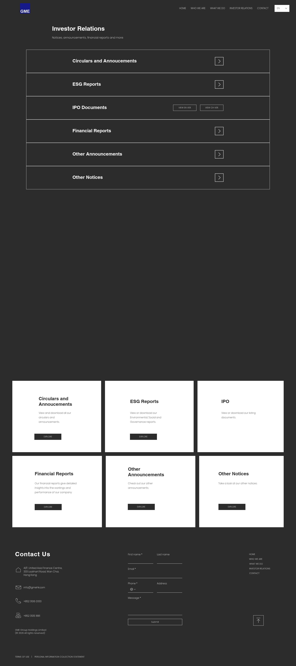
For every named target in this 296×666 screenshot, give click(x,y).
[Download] (258, 620)
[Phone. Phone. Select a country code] (133, 589)
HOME (252, 554)
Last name (163, 554)
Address (162, 583)
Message (134, 598)
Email (132, 569)
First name (135, 554)
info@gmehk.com (34, 587)
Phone (132, 583)
